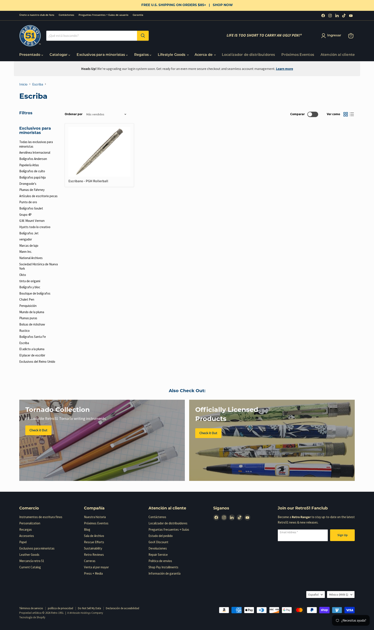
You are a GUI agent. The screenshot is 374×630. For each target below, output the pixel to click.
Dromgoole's (27, 184)
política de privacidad (60, 608)
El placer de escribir (32, 355)
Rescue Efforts (94, 542)
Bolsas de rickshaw (32, 324)
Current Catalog (30, 567)
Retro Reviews (94, 555)
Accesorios (26, 536)
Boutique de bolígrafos (34, 293)
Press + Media (93, 573)
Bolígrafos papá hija (32, 177)
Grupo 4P (25, 215)
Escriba (37, 84)
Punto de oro (28, 202)
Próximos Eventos (297, 55)
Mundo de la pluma (31, 312)
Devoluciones (157, 548)
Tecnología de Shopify (32, 617)
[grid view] (346, 114)
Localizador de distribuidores (248, 55)
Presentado (30, 55)
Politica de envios (160, 561)
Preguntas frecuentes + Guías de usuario (103, 15)
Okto (22, 275)
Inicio (23, 84)
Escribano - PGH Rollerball (88, 181)
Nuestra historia (95, 517)
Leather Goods (29, 555)
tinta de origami (29, 281)
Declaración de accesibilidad (122, 608)
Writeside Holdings (80, 613)
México (338, 594)
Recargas (25, 529)
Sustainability (93, 548)
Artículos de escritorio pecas (38, 196)
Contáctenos (66, 15)
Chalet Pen (26, 299)
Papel (23, 542)
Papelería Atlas (29, 165)
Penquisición (28, 306)
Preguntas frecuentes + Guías (168, 529)
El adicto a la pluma (31, 349)
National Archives (31, 258)
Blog (87, 529)
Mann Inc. (25, 252)
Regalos (142, 55)
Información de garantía (164, 573)
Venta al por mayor (96, 567)
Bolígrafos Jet (29, 233)
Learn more (284, 68)
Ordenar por (73, 114)
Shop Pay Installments (163, 567)
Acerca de (204, 55)
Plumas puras (28, 318)
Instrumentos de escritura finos (40, 517)
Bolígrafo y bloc (29, 287)
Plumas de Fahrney (32, 190)
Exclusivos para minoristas (101, 55)
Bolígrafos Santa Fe (32, 337)
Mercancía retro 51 (31, 561)
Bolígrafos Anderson (33, 159)
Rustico (24, 331)
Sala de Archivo (94, 536)
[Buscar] (143, 36)
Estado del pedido (160, 536)
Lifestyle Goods (172, 55)
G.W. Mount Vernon (32, 221)
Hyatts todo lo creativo (34, 227)
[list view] (352, 114)
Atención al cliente (338, 55)
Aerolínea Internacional (34, 152)
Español (313, 594)
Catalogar (59, 55)
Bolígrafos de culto (32, 171)
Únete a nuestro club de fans (36, 15)
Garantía (138, 15)
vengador (25, 239)
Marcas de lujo (28, 245)
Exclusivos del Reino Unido (37, 361)
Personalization (29, 523)
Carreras (89, 561)
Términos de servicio (31, 608)
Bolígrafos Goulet (31, 208)
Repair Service (158, 555)
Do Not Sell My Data (89, 608)
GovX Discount (158, 542)
